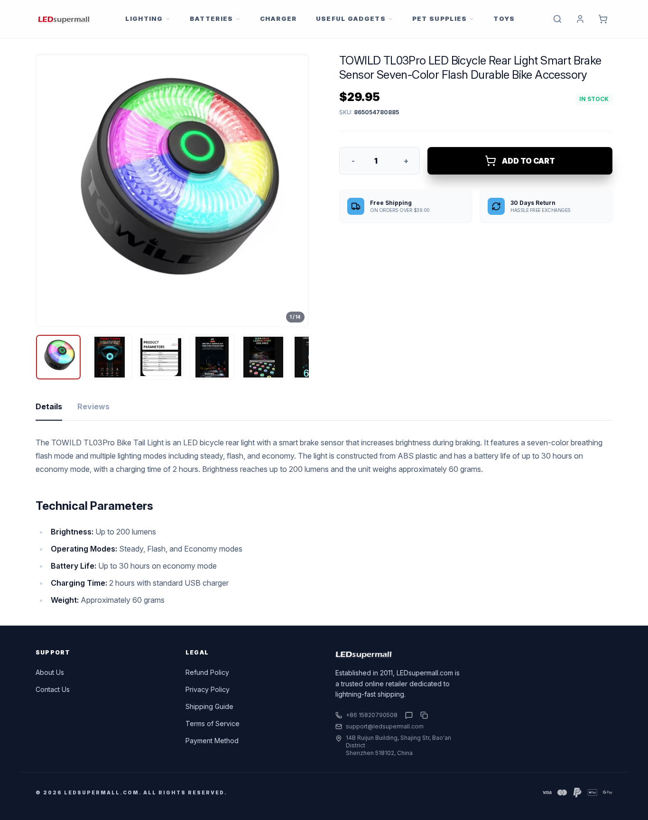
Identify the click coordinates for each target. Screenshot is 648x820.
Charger (278, 18)
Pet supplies (439, 18)
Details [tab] (49, 406)
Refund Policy (207, 672)
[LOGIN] (580, 18)
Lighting (144, 18)
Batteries (211, 18)
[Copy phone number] (422, 715)
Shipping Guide (209, 706)
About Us (50, 672)
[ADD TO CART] (602, 18)
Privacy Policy (207, 689)
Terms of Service (212, 723)
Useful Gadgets (351, 18)
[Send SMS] (409, 715)
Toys (504, 18)
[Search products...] (557, 18)
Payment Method (212, 741)
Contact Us (53, 689)
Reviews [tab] (93, 406)
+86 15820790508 (372, 715)
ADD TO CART (528, 161)
